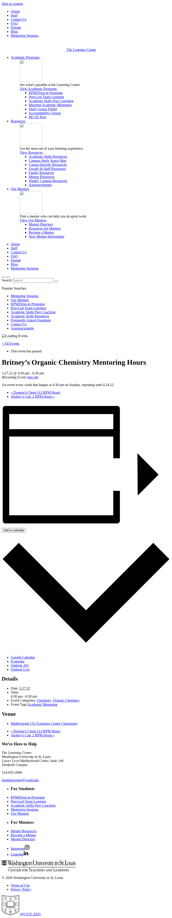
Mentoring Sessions (25, 35)
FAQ (14, 23)
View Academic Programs (38, 89)
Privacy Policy (21, 889)
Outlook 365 (20, 665)
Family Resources (41, 173)
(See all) (32, 377)
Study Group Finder (43, 109)
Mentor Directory (41, 224)
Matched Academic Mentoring (50, 105)
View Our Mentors (33, 220)
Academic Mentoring (43, 704)
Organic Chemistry (66, 700)
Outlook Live (20, 669)
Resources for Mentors (45, 228)
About (15, 11)
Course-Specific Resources (48, 165)
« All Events (10, 343)
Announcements (40, 185)
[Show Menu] (8, 277)
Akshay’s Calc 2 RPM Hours (33, 396)
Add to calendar (14, 530)
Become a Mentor (41, 232)
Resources (18, 121)
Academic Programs (25, 57)
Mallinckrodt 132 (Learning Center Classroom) (44, 723)
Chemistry (44, 700)
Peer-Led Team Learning (46, 97)
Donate (16, 27)
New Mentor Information (46, 236)
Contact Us (19, 19)
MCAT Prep (37, 117)
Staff (14, 15)
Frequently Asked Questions (31, 320)
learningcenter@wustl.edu (20, 780)
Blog (14, 31)
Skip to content (12, 4)
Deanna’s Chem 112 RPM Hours (35, 392)
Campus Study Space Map (47, 161)
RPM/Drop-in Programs (46, 93)
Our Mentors (20, 189)
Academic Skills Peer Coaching (51, 101)
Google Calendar (23, 657)
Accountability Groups (45, 113)
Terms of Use (20, 885)
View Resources (31, 152)
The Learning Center (81, 50)
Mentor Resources (41, 177)
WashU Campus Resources (48, 181)
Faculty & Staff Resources (47, 169)
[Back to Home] (34, 50)
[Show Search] (3, 277)
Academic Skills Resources (48, 156)
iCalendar (17, 661)
